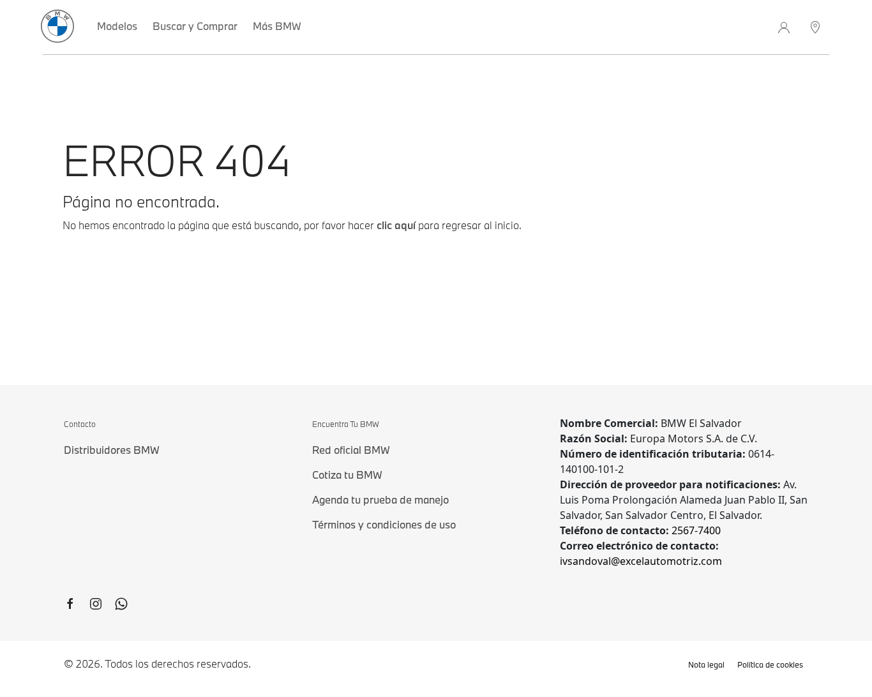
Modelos (117, 26)
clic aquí (396, 225)
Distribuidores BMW (112, 449)
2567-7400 (696, 530)
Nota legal (706, 664)
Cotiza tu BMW (347, 474)
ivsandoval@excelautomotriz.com (641, 561)
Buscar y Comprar (195, 26)
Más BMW (277, 26)
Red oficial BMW (351, 449)
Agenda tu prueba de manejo (380, 499)
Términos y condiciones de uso (384, 524)
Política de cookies (770, 664)
